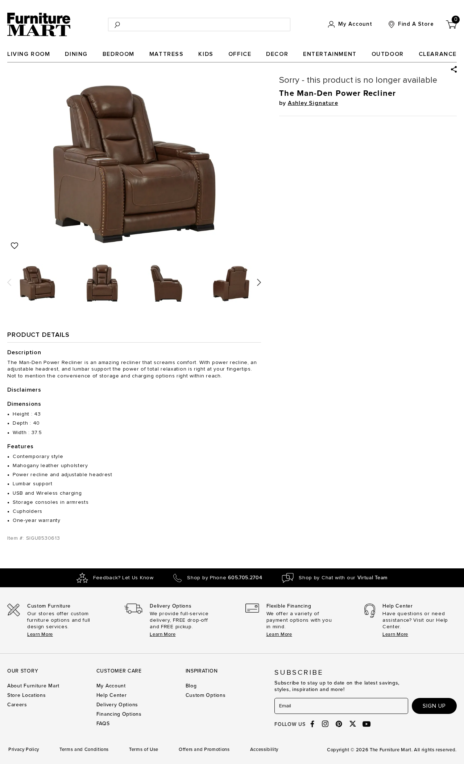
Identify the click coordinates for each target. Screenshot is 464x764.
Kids (205, 54)
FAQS (103, 723)
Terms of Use (143, 749)
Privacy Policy (23, 749)
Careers (17, 705)
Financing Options (119, 714)
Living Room (28, 54)
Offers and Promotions (204, 749)
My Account (111, 686)
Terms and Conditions (84, 749)
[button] (454, 69)
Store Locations (26, 695)
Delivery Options (117, 705)
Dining (76, 54)
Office (240, 54)
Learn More (40, 634)
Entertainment (330, 54)
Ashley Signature (313, 103)
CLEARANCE (438, 54)
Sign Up (434, 706)
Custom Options (206, 695)
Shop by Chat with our (343, 577)
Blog (191, 686)
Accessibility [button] (264, 749)
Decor (277, 54)
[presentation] (9, 279)
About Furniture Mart (33, 686)
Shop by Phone (224, 577)
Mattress (166, 54)
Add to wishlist (14, 245)
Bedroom (118, 54)
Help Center (111, 695)
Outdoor (388, 54)
